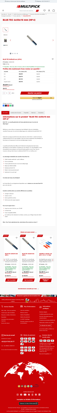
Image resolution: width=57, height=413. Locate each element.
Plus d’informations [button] (29, 306)
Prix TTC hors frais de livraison (8, 89)
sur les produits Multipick (12, 411)
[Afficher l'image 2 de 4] (12, 53)
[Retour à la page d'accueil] (28, 6)
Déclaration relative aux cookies (46, 322)
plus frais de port (6, 86)
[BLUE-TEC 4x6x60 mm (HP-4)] (28, 244)
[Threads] (32, 394)
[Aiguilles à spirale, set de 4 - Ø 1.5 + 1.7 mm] (45, 244)
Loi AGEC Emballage (25, 319)
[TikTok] (29, 394)
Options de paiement (25, 317)
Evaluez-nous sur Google (31, 411)
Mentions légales (43, 312)
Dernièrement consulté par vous (27, 288)
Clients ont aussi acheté (27, 232)
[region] (28, 40)
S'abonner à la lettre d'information (28, 403)
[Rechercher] (37, 11)
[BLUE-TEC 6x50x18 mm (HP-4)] (32, 40)
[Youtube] (25, 394)
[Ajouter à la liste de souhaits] (52, 59)
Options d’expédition (25, 314)
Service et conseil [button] (9, 335)
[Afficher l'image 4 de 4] (17, 53)
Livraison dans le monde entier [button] (47, 336)
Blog (50, 411)
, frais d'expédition (23, 407)
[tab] (5, 112)
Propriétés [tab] (26, 112)
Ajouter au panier (46, 280)
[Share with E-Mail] (12, 105)
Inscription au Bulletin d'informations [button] (28, 399)
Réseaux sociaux (24, 312)
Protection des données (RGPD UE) (47, 320)
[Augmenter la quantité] (9, 93)
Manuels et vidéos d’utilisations (8, 314)
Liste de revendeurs (24, 310)
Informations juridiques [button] (46, 307)
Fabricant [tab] (33, 112)
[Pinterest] (36, 394)
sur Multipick (22, 411)
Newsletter (3, 317)
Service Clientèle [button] (9, 306)
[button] (37, 98)
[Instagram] (18, 394)
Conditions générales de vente (46, 314)
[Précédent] (10, 40)
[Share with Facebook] (4, 105)
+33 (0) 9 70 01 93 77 (7, 341)
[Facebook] (21, 394)
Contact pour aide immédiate (8, 312)
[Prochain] (53, 40)
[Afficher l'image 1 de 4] (10, 53)
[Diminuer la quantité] (4, 93)
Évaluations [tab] (40, 112)
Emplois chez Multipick (43, 411)
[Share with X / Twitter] (6, 105)
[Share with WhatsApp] (10, 105)
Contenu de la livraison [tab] (16, 112)
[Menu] (3, 10)
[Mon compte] (49, 10)
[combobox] (27, 11)
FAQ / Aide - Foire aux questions (8, 310)
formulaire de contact (12, 349)
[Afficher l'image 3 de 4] (15, 53)
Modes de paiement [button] (29, 335)
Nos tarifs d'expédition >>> (45, 353)
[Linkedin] (39, 394)
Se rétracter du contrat (45, 325)
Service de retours (5, 323)
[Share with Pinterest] (8, 105)
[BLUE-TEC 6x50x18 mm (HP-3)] (11, 244)
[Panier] (54, 10)
